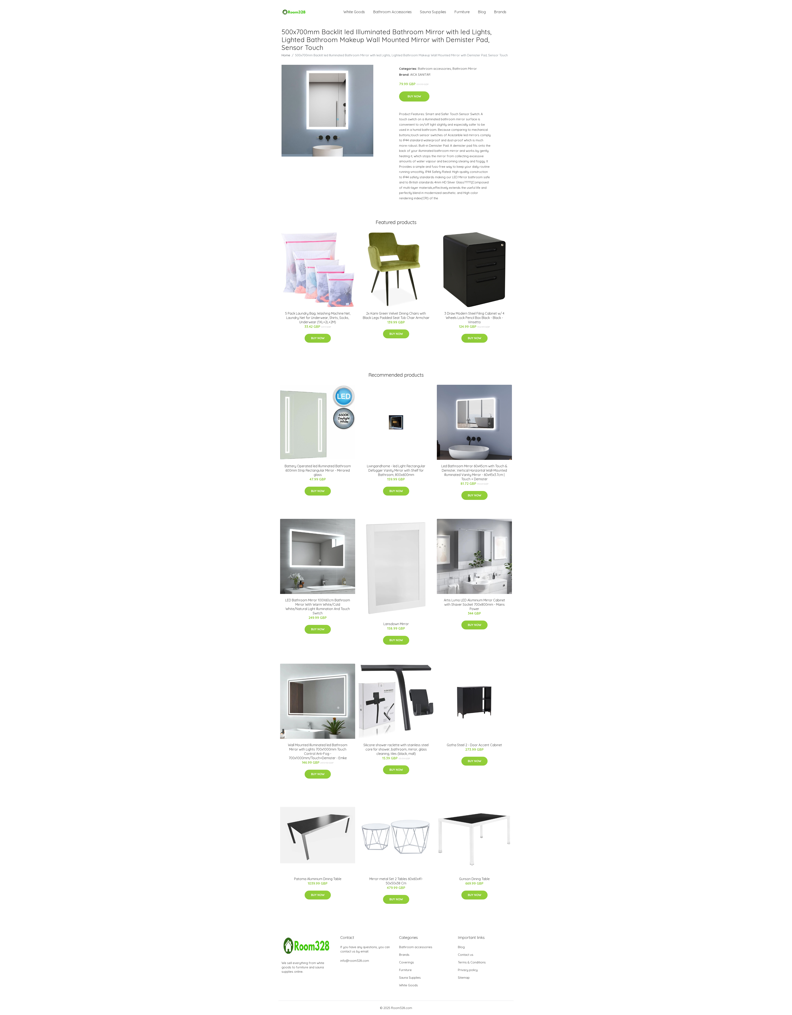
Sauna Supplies (433, 11)
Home (286, 55)
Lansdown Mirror (396, 624)
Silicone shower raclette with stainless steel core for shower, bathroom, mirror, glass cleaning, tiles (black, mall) (396, 749)
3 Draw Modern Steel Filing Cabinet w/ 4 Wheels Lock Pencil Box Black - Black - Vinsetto (474, 317)
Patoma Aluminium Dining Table (317, 879)
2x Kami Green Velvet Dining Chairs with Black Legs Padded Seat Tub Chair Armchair (396, 315)
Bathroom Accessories (392, 11)
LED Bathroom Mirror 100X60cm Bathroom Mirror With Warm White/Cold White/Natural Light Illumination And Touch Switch (317, 606)
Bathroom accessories (434, 69)
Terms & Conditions (472, 962)
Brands (500, 11)
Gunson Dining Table (474, 879)
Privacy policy (468, 970)
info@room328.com (354, 961)
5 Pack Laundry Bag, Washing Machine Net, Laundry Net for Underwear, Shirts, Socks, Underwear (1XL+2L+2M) (317, 317)
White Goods (354, 11)
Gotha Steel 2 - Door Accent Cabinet (474, 745)
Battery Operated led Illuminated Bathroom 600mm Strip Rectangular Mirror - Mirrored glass (318, 470)
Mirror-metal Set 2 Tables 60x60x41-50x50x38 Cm (396, 881)
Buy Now (414, 96)
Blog (482, 11)
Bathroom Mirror (465, 69)
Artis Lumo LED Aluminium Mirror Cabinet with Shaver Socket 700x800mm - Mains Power (474, 604)
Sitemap (464, 978)
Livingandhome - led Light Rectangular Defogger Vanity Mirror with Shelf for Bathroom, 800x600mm (396, 470)
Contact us (465, 955)
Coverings (406, 962)
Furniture (462, 11)
